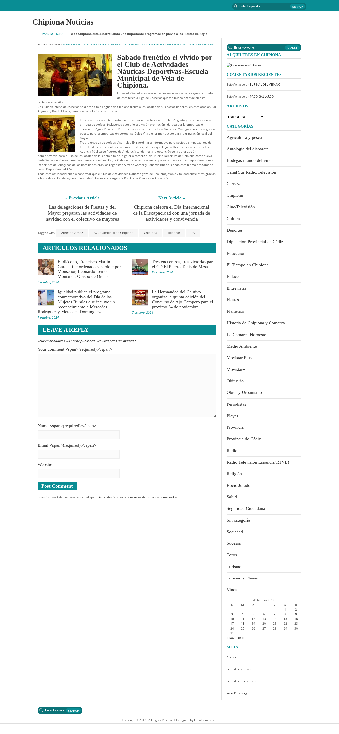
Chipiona (150, 233)
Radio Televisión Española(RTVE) (258, 462)
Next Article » (171, 198)
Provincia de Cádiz (244, 438)
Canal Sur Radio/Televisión (251, 172)
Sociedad (235, 531)
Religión (234, 473)
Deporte (174, 233)
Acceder (232, 657)
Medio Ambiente (242, 346)
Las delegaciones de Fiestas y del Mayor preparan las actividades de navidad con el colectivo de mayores (82, 213)
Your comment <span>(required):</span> (75, 349)
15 (285, 619)
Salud (232, 496)
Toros (232, 554)
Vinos (232, 589)
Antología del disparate (248, 148)
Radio (232, 450)
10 (232, 619)
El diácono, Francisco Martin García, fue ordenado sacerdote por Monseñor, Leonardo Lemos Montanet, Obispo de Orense (89, 269)
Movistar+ (236, 369)
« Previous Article (82, 198)
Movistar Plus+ (240, 357)
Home (41, 44)
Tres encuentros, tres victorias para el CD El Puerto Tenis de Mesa (183, 264)
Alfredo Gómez (72, 233)
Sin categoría (238, 520)
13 (264, 619)
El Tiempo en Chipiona (248, 264)
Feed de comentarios (241, 681)
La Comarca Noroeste (246, 334)
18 (242, 623)
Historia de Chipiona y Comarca (256, 322)
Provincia (235, 427)
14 (274, 619)
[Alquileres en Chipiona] (244, 65)
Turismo (234, 566)
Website (45, 464)
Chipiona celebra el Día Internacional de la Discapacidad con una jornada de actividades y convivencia (172, 213)
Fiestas (233, 299)
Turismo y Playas (242, 578)
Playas (232, 415)
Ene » (240, 638)
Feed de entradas (239, 669)
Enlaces (233, 276)
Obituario (235, 380)
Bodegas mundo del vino (249, 160)
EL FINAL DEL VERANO (265, 84)
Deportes (54, 44)
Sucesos (234, 543)
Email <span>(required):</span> (67, 445)
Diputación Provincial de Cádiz (255, 241)
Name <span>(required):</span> (67, 426)
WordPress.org (237, 693)
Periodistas (236, 404)
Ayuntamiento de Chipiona (113, 233)
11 (242, 619)
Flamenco (235, 311)
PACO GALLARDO (262, 96)
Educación (236, 253)
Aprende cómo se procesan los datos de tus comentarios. (138, 497)
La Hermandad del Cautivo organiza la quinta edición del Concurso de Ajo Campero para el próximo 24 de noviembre (182, 299)
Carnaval (235, 183)
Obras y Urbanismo (244, 392)
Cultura (233, 218)
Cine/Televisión (241, 206)
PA (193, 233)
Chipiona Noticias (63, 21)
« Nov (230, 638)
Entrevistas (236, 288)
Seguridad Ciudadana (246, 508)
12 (253, 619)
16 (296, 619)
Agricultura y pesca (244, 137)
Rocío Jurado (238, 485)
